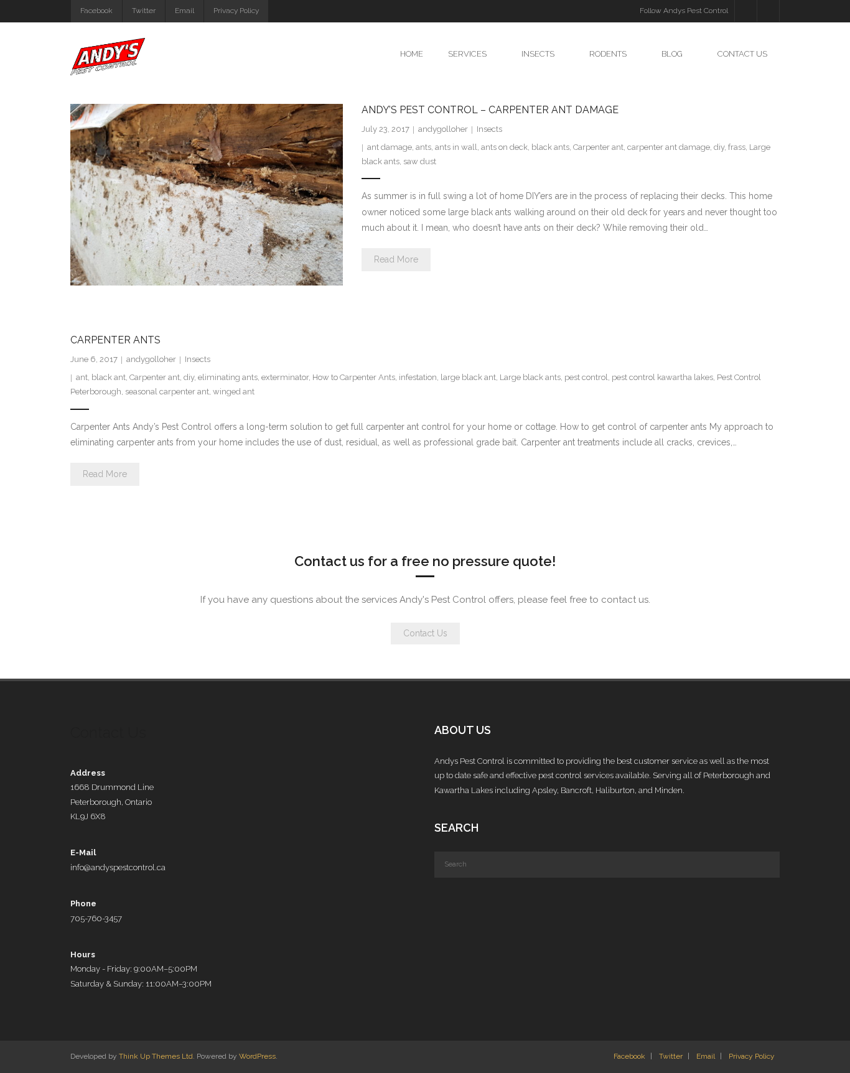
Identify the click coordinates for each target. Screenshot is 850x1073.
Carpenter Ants (115, 340)
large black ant (468, 377)
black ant (108, 377)
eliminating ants (228, 377)
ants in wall (456, 147)
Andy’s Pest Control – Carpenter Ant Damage (490, 110)
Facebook (96, 10)
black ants (550, 147)
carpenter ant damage (668, 147)
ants (423, 147)
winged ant (234, 391)
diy (719, 147)
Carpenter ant (598, 147)
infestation (418, 377)
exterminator (285, 377)
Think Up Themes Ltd (156, 1056)
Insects (489, 129)
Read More (396, 259)
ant (82, 377)
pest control (586, 377)
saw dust (419, 161)
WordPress (257, 1056)
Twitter (144, 10)
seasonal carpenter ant (167, 391)
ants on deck (504, 147)
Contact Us (425, 633)
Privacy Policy (236, 10)
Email (184, 10)
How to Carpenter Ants (353, 377)
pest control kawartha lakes (662, 377)
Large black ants (530, 377)
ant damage (389, 147)
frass (736, 147)
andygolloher (443, 129)
